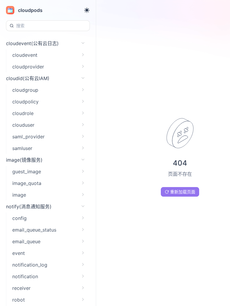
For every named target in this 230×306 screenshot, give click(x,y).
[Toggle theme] (87, 10)
